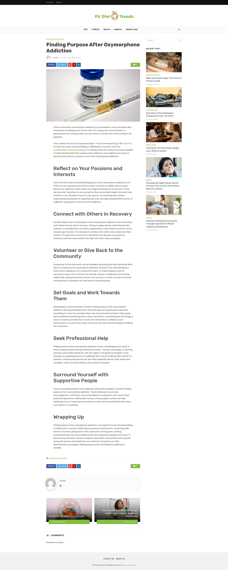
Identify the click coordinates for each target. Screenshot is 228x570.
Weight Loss (132, 30)
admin (56, 57)
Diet (86, 30)
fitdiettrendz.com (129, 565)
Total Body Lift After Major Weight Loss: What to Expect (162, 149)
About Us (59, 2)
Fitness (95, 30)
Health (106, 30)
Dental (149, 180)
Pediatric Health (153, 75)
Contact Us (50, 2)
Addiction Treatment (55, 39)
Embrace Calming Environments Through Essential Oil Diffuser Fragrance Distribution (161, 224)
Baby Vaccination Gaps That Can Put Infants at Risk (164, 79)
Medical (118, 30)
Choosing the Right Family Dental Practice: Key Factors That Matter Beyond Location (162, 186)
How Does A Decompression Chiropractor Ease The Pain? (159, 114)
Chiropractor (151, 110)
